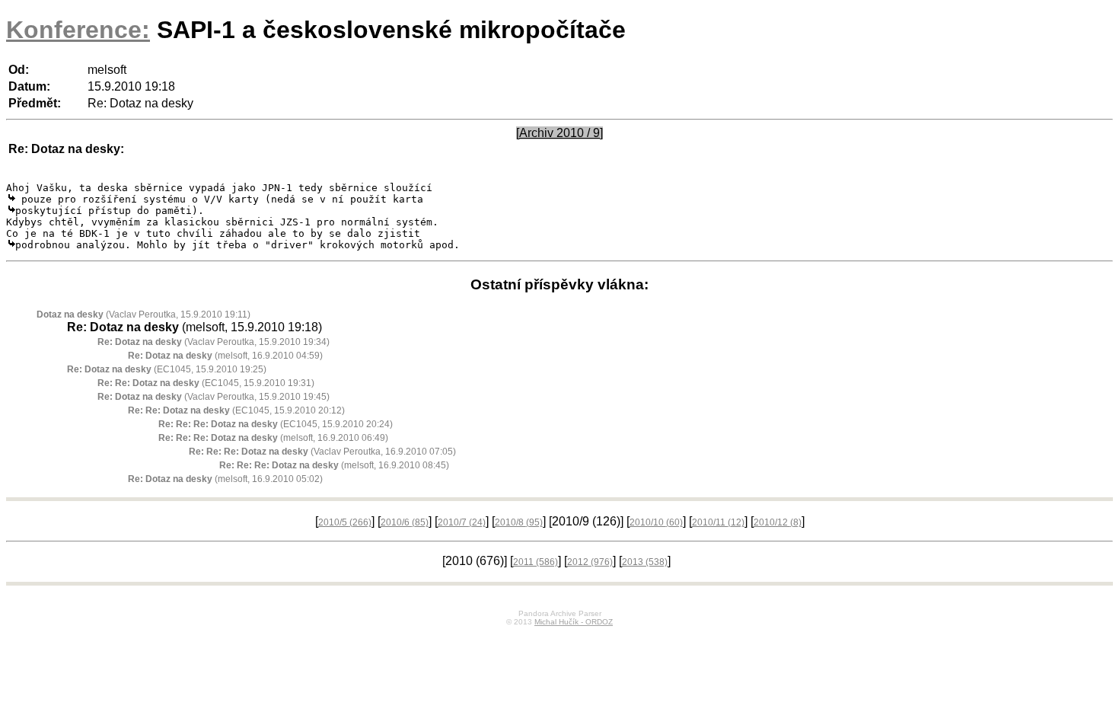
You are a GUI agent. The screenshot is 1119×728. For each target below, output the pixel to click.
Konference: (78, 29)
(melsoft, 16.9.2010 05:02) (225, 479)
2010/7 (462, 522)
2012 (590, 562)
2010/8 (519, 522)
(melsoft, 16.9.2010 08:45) (334, 465)
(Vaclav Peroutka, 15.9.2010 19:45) (213, 396)
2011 (535, 562)
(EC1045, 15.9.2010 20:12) (236, 410)
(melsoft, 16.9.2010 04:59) (225, 355)
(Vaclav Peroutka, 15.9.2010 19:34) (213, 342)
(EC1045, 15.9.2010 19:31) (205, 383)
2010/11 (718, 522)
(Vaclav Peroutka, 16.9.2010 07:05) (322, 451)
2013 (645, 562)
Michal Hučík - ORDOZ (573, 622)
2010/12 (778, 522)
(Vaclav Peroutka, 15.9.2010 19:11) (143, 314)
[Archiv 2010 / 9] (559, 132)
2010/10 (656, 522)
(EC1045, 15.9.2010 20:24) (275, 424)
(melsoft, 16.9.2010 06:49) (273, 438)
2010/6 (405, 522)
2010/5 (344, 522)
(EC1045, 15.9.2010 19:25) (166, 369)
